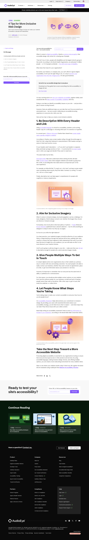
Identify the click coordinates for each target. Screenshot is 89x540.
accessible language (46, 127)
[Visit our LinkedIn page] (66, 521)
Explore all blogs (9, 48)
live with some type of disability (68, 64)
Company (67, 1)
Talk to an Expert (79, 5)
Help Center (59, 1)
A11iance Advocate (51, 133)
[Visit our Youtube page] (79, 521)
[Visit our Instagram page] (69, 521)
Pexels (74, 225)
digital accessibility (52, 54)
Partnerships (77, 1)
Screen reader (44, 160)
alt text (81, 248)
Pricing (50, 5)
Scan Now (80, 49)
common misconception (70, 54)
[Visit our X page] (72, 521)
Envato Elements (41, 227)
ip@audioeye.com (59, 529)
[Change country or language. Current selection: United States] (84, 1)
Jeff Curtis (14, 35)
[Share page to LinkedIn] (47, 376)
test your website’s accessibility (61, 97)
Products (20, 5)
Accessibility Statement (45, 301)
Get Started (68, 5)
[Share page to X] (50, 376)
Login (51, 1)
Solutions (30, 5)
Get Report (62, 10)
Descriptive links (41, 158)
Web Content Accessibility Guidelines (57, 99)
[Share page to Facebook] (44, 376)
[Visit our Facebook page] (76, 521)
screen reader (77, 149)
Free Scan (16, 82)
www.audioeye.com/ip (44, 529)
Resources (41, 5)
